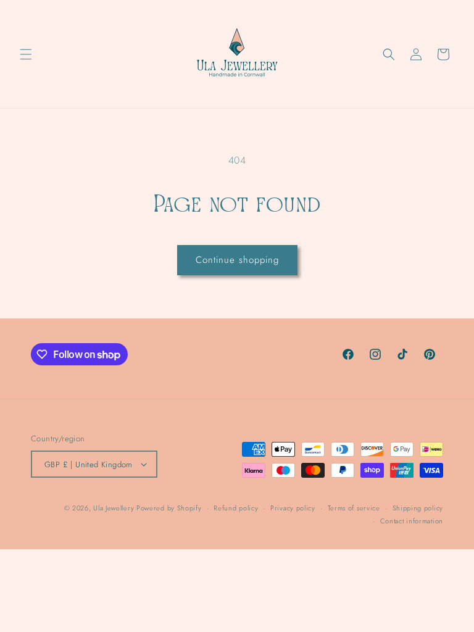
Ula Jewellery (114, 508)
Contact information (411, 521)
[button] (26, 54)
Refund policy (236, 508)
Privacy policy (292, 508)
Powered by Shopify (169, 508)
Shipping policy (418, 508)
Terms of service (354, 508)
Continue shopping (237, 260)
